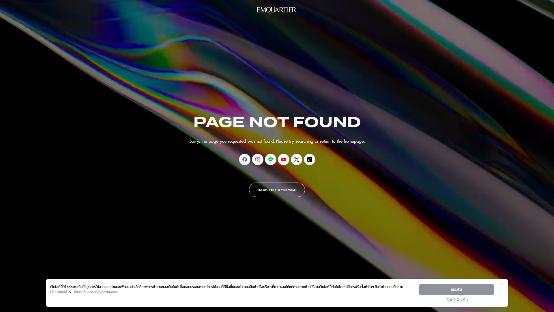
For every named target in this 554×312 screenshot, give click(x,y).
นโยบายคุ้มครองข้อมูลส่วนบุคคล (95, 292)
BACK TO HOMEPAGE (277, 190)
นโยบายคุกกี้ (58, 292)
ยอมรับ (456, 290)
